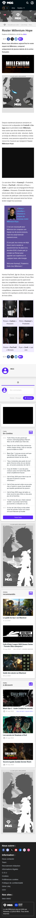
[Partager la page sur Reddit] (16, 39)
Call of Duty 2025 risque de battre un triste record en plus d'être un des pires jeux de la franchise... (19, 494)
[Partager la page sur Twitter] (12, 39)
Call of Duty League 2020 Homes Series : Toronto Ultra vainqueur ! (18, 645)
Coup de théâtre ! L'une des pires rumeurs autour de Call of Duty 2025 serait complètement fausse (18, 470)
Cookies (5, 876)
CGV (4, 890)
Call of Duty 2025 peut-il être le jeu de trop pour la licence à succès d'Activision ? (19, 478)
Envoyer (29, 398)
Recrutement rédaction (11, 866)
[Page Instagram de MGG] (28, 850)
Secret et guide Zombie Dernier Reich (17, 762)
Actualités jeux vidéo (13, 25)
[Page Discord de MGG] (7, 850)
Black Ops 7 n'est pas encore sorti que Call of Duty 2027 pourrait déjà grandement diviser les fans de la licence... (19, 455)
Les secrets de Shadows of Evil (15, 735)
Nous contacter (8, 859)
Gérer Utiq (6, 886)
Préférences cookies (10, 880)
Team (4, 862)
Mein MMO (6, 899)
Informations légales (10, 869)
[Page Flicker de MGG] (24, 850)
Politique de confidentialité (12, 883)
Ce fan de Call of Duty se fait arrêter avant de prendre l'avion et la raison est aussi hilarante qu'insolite (18, 509)
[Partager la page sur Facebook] (8, 39)
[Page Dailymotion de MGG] (20, 850)
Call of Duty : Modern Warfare (23, 649)
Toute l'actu (18, 517)
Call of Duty (24, 25)
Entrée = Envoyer (15, 398)
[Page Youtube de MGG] (16, 850)
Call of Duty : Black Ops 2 (24, 711)
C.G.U (4, 873)
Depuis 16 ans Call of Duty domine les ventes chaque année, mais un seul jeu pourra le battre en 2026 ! (19, 447)
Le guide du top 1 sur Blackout (14, 618)
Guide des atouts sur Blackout (14, 673)
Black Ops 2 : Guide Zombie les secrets (18, 708)
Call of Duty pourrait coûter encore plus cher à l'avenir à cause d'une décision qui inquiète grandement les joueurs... (19, 486)
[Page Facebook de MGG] (3, 850)
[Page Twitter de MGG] (11, 850)
